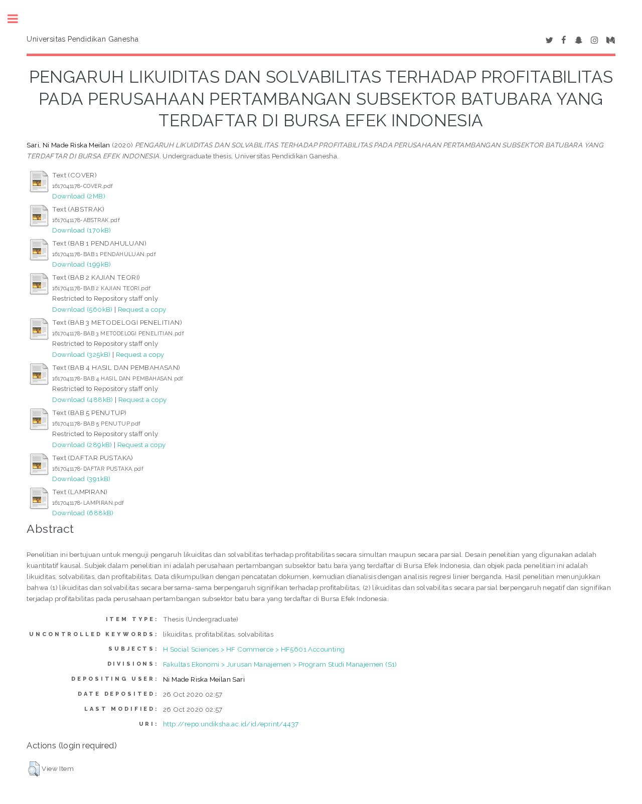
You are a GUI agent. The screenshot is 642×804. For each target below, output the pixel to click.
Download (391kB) (81, 479)
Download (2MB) (78, 196)
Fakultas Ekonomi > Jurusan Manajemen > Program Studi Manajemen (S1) (280, 664)
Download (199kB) (81, 264)
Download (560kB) (82, 309)
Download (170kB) (81, 230)
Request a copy (142, 309)
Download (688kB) (82, 513)
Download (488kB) (82, 399)
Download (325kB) (81, 354)
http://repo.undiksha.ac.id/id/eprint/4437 (230, 724)
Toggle (18, 19)
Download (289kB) (82, 445)
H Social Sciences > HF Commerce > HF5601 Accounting (254, 649)
